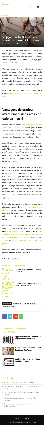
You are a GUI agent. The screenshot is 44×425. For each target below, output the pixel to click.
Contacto (26, 418)
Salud (4, 33)
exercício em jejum (30, 303)
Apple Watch (12, 231)
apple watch (17, 303)
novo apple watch (9, 306)
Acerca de (18, 418)
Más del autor (10, 332)
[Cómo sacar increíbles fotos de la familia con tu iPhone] (8, 351)
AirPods (5, 241)
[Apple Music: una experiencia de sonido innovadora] (8, 362)
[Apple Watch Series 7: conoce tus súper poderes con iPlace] (8, 340)
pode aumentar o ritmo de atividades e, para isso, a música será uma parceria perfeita (22, 234)
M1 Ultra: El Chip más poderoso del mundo (19, 383)
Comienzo (4, 15)
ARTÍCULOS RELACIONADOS (15, 328)
